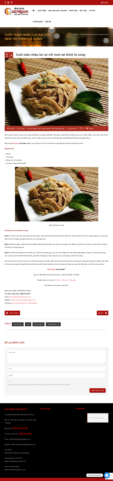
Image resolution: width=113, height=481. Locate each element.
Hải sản (57, 280)
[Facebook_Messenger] (107, 475)
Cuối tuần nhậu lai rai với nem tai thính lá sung (50, 54)
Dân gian (73, 280)
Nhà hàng (15, 143)
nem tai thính (46, 128)
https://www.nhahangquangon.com (23, 300)
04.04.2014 (11, 128)
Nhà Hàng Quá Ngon (97, 418)
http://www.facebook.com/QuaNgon (24, 303)
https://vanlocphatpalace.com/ (15, 469)
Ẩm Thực (76, 34)
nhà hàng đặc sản (58, 128)
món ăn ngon (32, 128)
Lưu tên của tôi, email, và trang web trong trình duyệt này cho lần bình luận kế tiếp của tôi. (39, 384)
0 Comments (72, 128)
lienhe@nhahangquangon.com (20, 297)
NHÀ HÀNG (51, 269)
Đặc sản (65, 280)
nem (39, 128)
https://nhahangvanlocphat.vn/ (15, 461)
